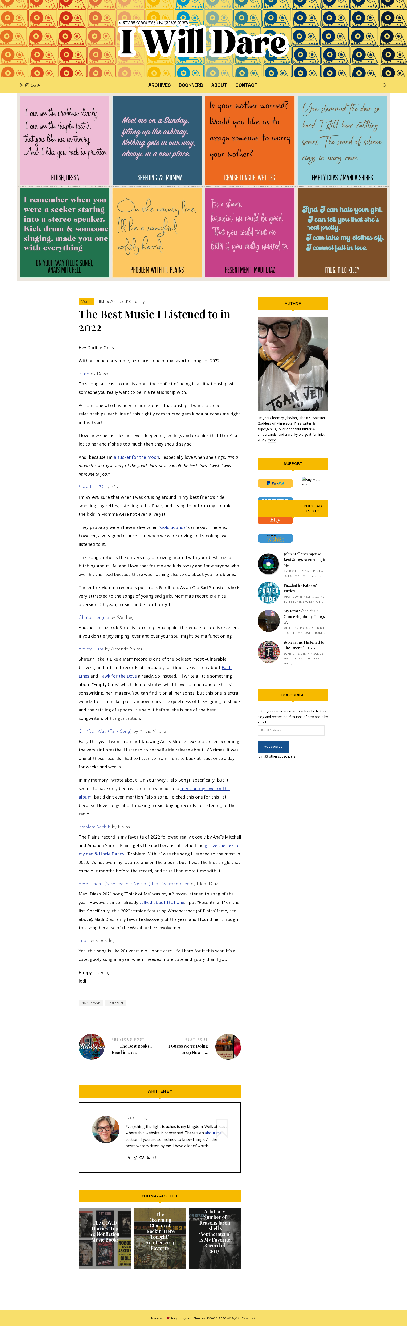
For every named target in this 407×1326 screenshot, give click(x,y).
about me (213, 1132)
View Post (105, 1251)
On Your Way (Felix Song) (105, 731)
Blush (84, 373)
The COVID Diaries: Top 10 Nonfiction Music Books (105, 1231)
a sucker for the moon (136, 457)
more (272, 440)
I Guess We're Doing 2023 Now (200, 1046)
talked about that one (161, 902)
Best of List (115, 1003)
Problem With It (94, 827)
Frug (83, 941)
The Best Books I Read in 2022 (119, 1046)
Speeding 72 (91, 487)
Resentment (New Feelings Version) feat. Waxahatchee (134, 884)
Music (86, 301)
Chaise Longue (94, 617)
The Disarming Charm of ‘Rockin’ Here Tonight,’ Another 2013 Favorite (160, 1231)
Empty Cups (91, 649)
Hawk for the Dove (118, 676)
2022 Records (91, 1003)
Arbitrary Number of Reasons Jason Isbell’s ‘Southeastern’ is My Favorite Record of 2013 (214, 1231)
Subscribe (273, 746)
